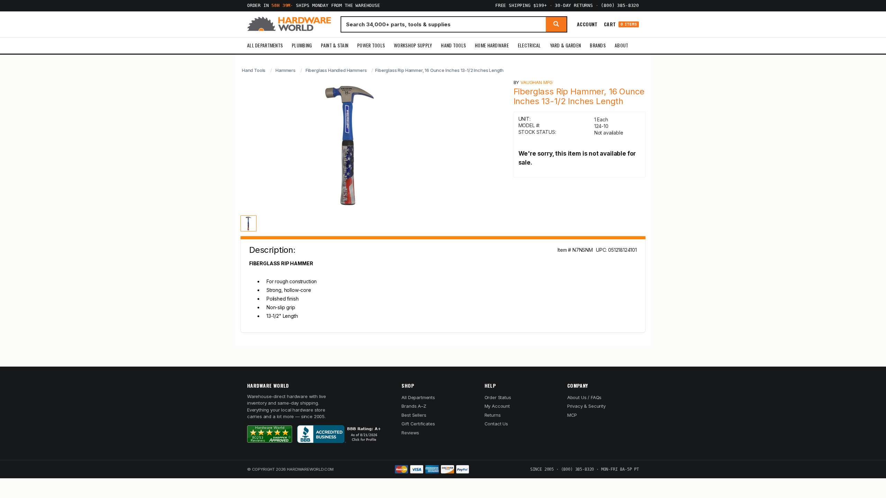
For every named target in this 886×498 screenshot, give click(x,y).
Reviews (410, 432)
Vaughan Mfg (537, 82)
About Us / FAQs (584, 397)
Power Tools (371, 45)
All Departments (265, 45)
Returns (493, 415)
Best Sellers (413, 415)
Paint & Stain (334, 45)
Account (587, 24)
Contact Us (496, 423)
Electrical (529, 45)
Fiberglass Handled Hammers (336, 70)
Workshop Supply (413, 45)
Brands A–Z (413, 406)
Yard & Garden (565, 45)
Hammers (285, 70)
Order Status (498, 397)
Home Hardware (492, 45)
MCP (572, 415)
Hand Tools (453, 45)
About (621, 45)
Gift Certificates (418, 423)
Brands (598, 45)
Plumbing (302, 45)
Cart (620, 24)
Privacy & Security (586, 406)
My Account (497, 406)
